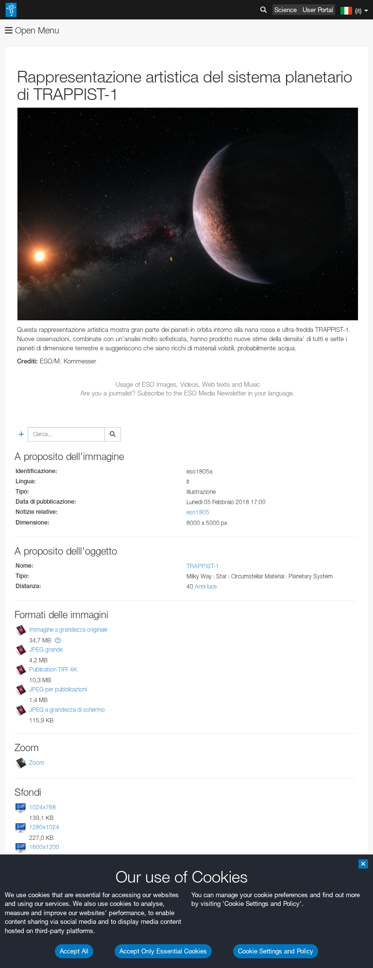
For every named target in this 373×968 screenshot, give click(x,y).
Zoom (36, 762)
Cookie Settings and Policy (275, 951)
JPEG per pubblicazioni (58, 689)
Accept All (74, 951)
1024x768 (42, 807)
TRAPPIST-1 (202, 566)
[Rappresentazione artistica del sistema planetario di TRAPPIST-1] (187, 214)
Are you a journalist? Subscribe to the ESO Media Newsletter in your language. (188, 393)
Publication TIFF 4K (53, 669)
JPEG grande (46, 649)
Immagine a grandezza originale (68, 629)
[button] (58, 640)
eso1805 (197, 512)
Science (285, 10)
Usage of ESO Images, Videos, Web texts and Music (188, 384)
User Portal (318, 10)
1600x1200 (44, 847)
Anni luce (206, 586)
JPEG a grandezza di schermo (67, 709)
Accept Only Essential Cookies (163, 951)
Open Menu (36, 30)
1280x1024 (44, 827)
